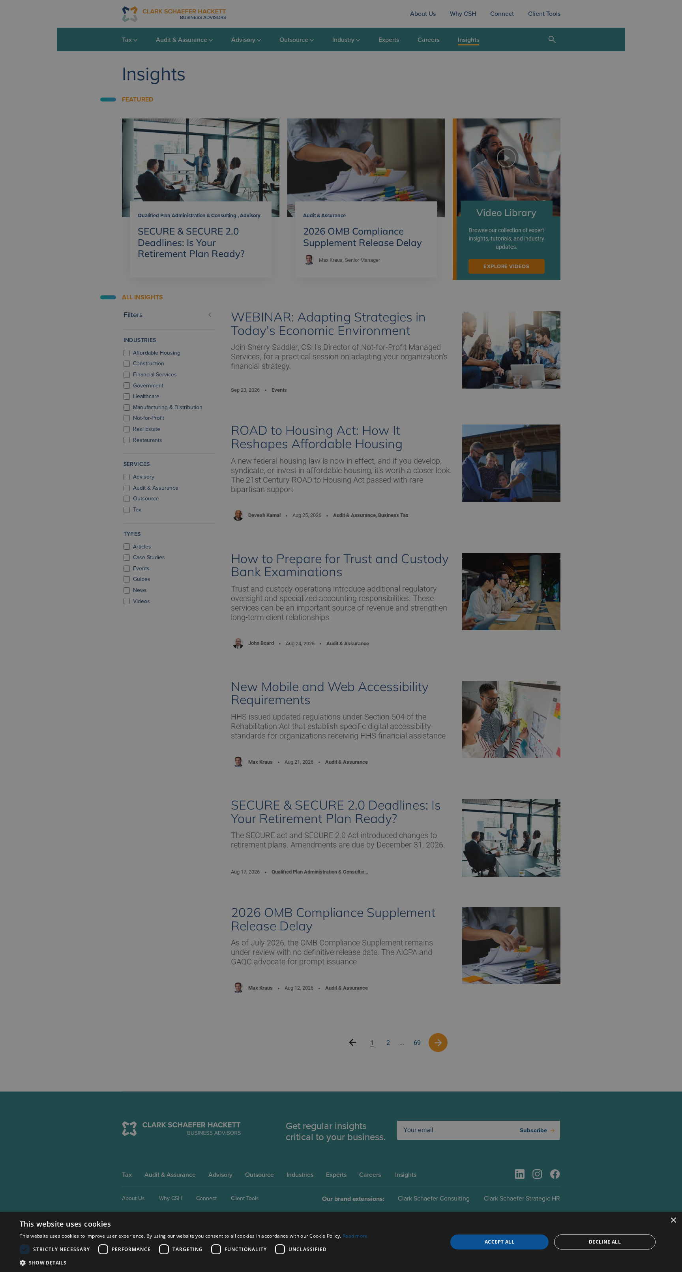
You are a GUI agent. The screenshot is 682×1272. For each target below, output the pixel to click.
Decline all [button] (605, 1241)
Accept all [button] (499, 1241)
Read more (355, 1236)
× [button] (673, 1220)
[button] (194, 1262)
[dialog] (341, 1242)
